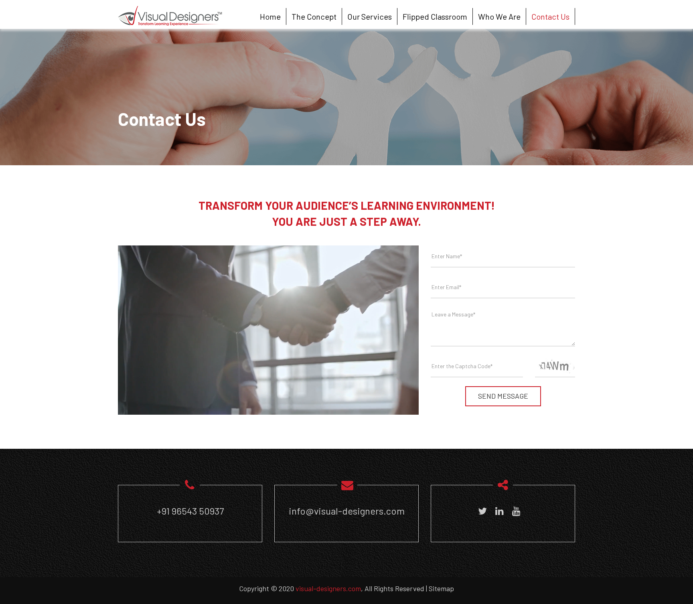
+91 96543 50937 (190, 511)
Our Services (369, 16)
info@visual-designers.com (347, 511)
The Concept (314, 16)
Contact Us (550, 16)
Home (270, 16)
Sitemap (441, 588)
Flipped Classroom (435, 16)
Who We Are (499, 16)
